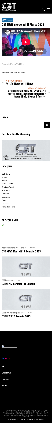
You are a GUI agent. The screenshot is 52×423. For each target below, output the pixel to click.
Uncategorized (16, 313)
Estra (4, 200)
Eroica (4, 180)
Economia (6, 197)
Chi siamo (6, 373)
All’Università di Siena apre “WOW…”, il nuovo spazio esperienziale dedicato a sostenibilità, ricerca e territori (26, 93)
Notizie (4, 177)
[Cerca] (47, 125)
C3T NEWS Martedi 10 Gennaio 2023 (21, 251)
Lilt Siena (5, 203)
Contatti (5, 379)
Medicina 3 (6, 194)
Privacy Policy (13, 419)
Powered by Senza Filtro (35, 419)
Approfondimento (9, 248)
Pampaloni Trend (8, 207)
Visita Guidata (7, 184)
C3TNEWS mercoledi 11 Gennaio (18, 283)
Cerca (5, 117)
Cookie (22, 419)
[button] (48, 10)
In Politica (6, 190)
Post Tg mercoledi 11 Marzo (19, 83)
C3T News (7, 20)
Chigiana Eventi (8, 187)
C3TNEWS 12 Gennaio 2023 (16, 316)
